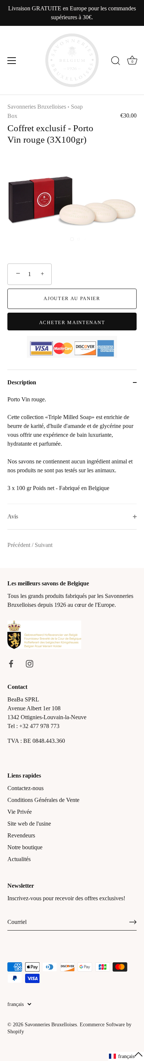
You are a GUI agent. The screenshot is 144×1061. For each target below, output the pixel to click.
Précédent (19, 545)
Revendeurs (21, 835)
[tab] (72, 449)
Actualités (19, 859)
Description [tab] (21, 382)
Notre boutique (24, 847)
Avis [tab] (12, 516)
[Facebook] (11, 663)
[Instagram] (29, 663)
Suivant (43, 545)
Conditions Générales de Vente (43, 800)
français (15, 1004)
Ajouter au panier (72, 298)
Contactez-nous (25, 788)
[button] (126, 1056)
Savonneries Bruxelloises (36, 106)
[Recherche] (115, 62)
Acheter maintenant (72, 322)
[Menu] (12, 60)
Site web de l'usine (29, 823)
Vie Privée (19, 812)
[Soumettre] (133, 922)
